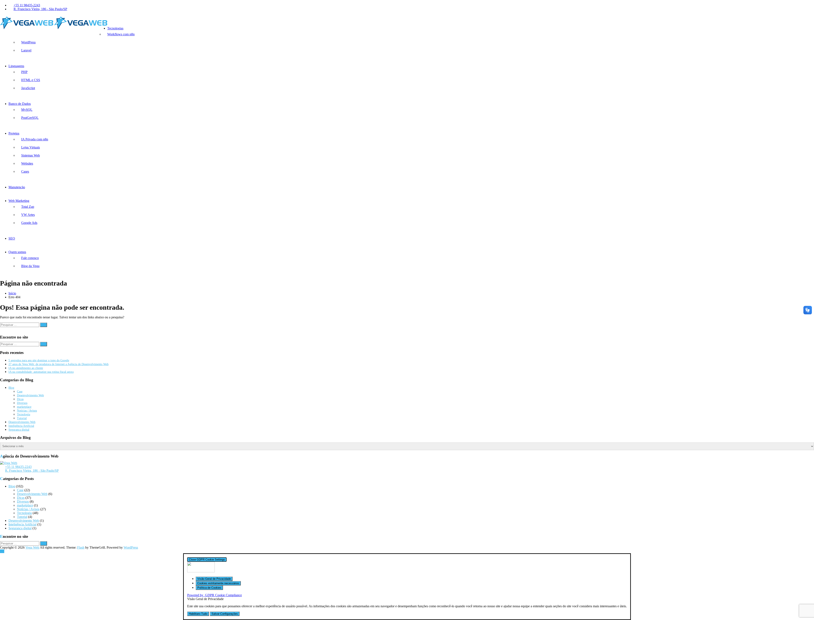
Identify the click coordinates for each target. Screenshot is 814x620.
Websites (27, 163)
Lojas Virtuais (30, 147)
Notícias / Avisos (27, 410)
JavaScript (28, 88)
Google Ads (29, 223)
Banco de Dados (19, 103)
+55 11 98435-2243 (27, 5)
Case (19, 391)
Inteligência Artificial (21, 425)
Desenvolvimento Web (30, 395)
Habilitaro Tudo (198, 613)
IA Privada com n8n (34, 139)
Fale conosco (30, 258)
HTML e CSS (30, 80)
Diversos (22, 403)
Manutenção (16, 187)
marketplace (24, 406)
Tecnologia (23, 414)
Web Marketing (18, 201)
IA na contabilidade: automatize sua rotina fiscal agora (41, 371)
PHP (24, 72)
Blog (11, 387)
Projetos (13, 133)
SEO (11, 238)
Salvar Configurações (225, 613)
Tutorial (22, 418)
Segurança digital (18, 429)
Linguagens (16, 66)
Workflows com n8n (121, 34)
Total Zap (27, 206)
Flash (80, 547)
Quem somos (17, 252)
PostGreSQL (30, 117)
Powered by (214, 595)
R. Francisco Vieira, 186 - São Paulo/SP (40, 9)
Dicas (20, 399)
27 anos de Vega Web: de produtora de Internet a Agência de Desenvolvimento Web (58, 364)
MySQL (26, 109)
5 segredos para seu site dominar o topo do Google (38, 360)
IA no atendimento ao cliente (25, 368)
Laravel (26, 50)
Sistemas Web (30, 155)
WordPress (28, 42)
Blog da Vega (30, 266)
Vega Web (32, 547)
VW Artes (28, 214)
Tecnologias (115, 28)
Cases (25, 171)
